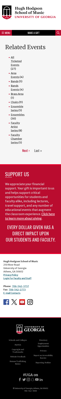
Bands (14, 81)
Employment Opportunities (43, 344)
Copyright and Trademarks (18, 350)
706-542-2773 (17, 289)
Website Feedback (17, 357)
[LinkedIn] (41, 379)
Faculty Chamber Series (16, 138)
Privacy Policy (10, 274)
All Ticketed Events (16, 61)
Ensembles (18, 114)
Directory (43, 340)
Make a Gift (34, 33)
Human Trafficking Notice (18, 362)
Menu (7, 33)
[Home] (30, 14)
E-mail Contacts (11, 293)
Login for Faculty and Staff (17, 278)
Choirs (15, 102)
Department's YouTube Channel (22, 302)
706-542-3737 (20, 286)
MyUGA (18, 345)
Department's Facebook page (6, 302)
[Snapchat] (32, 379)
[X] (24, 379)
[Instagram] (28, 379)
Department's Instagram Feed (30, 302)
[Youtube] (37, 379)
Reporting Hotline (43, 363)
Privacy (43, 351)
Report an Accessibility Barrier (43, 356)
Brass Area (17, 94)
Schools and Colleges (18, 340)
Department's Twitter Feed (14, 302)
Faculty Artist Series (15, 126)
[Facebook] (20, 379)
